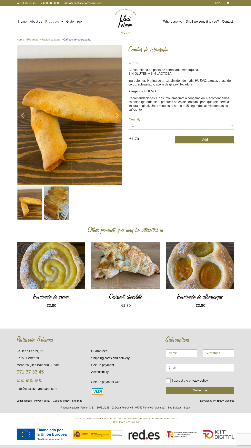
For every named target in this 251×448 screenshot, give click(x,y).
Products (52, 21)
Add (205, 139)
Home (22, 21)
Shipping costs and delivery (110, 358)
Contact (227, 21)
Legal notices (24, 400)
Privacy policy (42, 400)
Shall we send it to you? (202, 21)
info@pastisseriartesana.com (83, 3)
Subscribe (200, 390)
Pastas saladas (50, 39)
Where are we (173, 21)
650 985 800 (51, 3)
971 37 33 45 (28, 3)
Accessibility (100, 372)
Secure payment (102, 365)
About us (36, 21)
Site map (77, 400)
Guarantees (99, 351)
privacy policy (198, 380)
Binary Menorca (225, 400)
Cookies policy (61, 400)
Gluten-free (74, 21)
